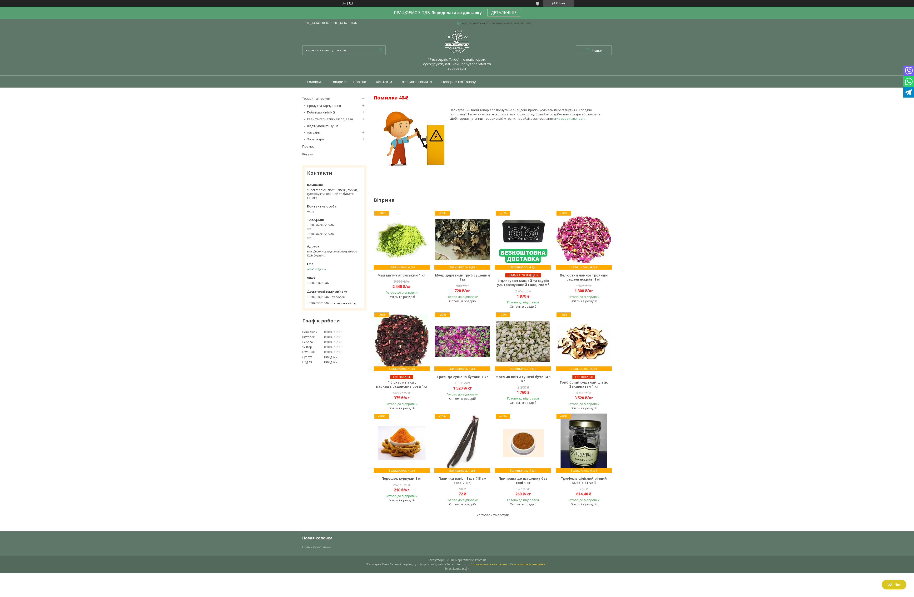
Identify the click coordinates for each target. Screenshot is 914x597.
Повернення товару (458, 82)
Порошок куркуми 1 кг (402, 478)
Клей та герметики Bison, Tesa (330, 119)
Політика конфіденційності (529, 564)
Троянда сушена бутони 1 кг (462, 377)
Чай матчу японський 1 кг (401, 275)
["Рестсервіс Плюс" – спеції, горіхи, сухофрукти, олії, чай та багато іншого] (457, 41)
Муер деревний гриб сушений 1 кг (462, 277)
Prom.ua (481, 560)
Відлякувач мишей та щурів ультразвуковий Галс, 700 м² (523, 283)
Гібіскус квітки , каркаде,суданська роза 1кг (401, 384)
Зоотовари (315, 139)
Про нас (360, 82)
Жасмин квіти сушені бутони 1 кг (523, 379)
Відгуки (307, 154)
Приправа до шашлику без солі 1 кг (523, 480)
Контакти (384, 82)
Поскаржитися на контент (489, 564)
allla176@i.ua (316, 269)
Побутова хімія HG (321, 112)
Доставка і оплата (417, 82)
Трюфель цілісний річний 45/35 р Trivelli (584, 480)
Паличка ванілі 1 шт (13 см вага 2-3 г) (462, 480)
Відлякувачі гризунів (322, 126)
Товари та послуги (316, 98)
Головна (314, 82)
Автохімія (314, 132)
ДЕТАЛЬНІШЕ (504, 12)
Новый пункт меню (316, 547)
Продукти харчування (324, 106)
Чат (898, 585)
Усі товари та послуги (493, 515)
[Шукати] (381, 50)
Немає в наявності (570, 118)
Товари (337, 82)
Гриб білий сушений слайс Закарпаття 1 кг (584, 384)
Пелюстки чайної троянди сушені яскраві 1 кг (584, 277)
